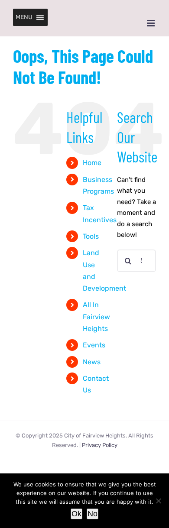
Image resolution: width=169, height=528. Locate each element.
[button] (24, 17)
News (92, 362)
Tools (91, 236)
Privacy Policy (99, 445)
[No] (158, 500)
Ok (76, 513)
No (93, 513)
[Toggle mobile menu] (151, 23)
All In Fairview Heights (96, 316)
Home (92, 163)
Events (94, 345)
